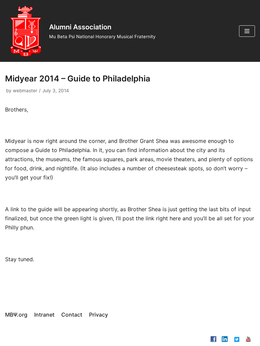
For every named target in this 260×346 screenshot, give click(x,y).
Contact (71, 314)
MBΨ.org (16, 314)
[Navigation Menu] (247, 31)
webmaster (25, 90)
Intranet (44, 314)
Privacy (98, 314)
